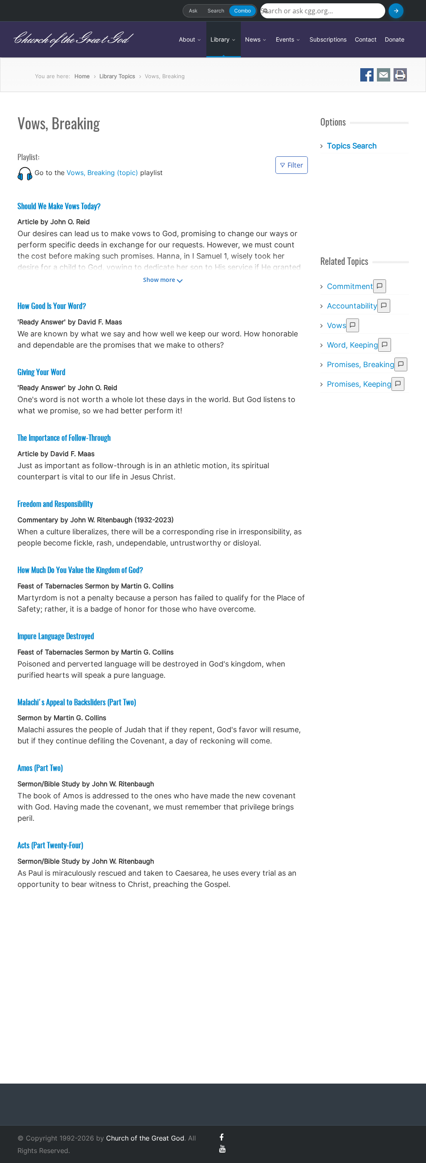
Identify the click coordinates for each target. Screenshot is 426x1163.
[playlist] (24, 172)
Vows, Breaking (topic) (102, 172)
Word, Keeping (352, 345)
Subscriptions (328, 39)
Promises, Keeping (359, 384)
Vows (336, 325)
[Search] (396, 10)
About (188, 39)
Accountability (352, 305)
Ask (193, 10)
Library (221, 39)
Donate (394, 39)
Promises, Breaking (360, 364)
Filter (295, 165)
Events (286, 39)
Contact (365, 39)
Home (82, 76)
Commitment (350, 286)
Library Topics (117, 76)
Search (216, 10)
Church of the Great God (69, 39)
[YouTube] (222, 1148)
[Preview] (379, 286)
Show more (159, 280)
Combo (242, 10)
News (253, 39)
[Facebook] (221, 1137)
